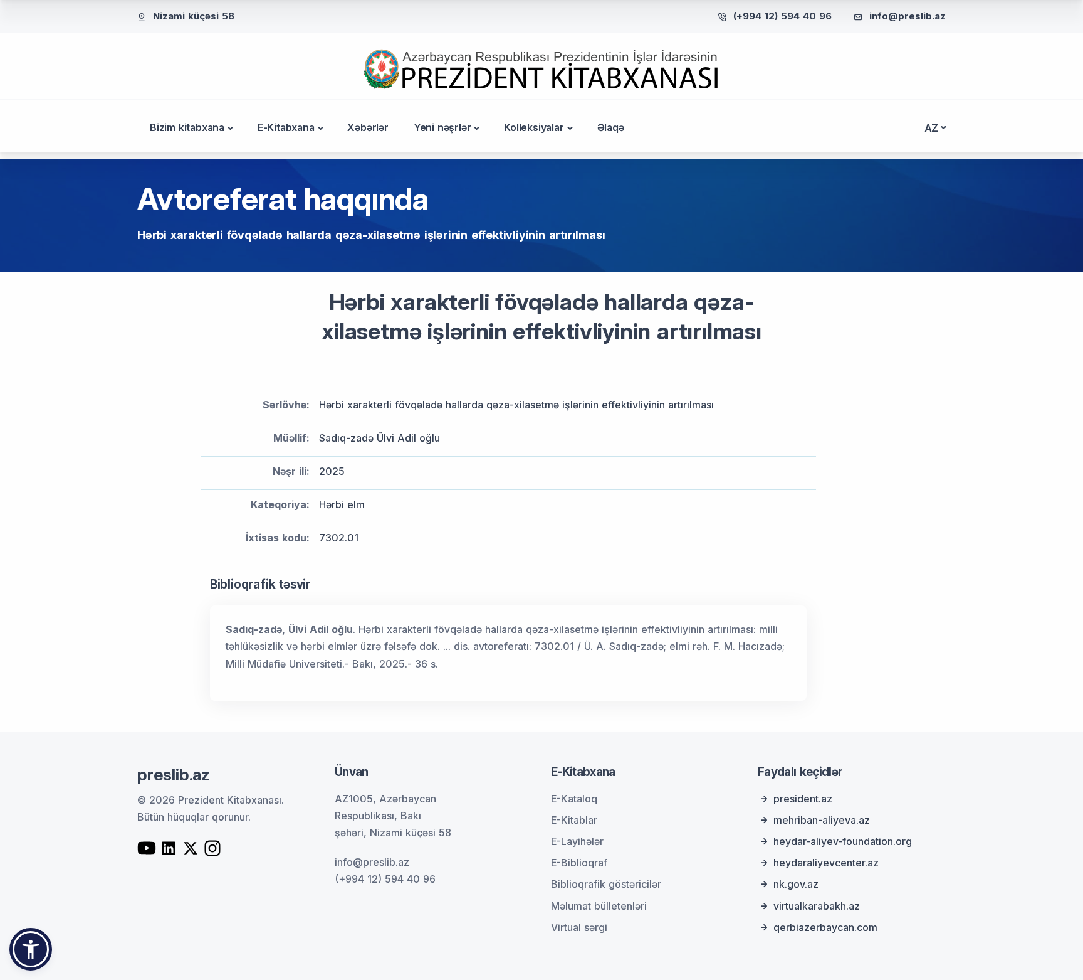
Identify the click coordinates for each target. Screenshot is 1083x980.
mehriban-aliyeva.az (821, 820)
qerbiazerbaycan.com (825, 927)
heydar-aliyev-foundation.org (842, 841)
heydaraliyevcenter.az (826, 862)
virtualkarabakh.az (816, 906)
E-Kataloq (574, 798)
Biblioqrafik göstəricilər (606, 884)
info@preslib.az (907, 16)
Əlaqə (610, 127)
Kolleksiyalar (533, 127)
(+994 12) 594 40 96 (782, 16)
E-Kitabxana (286, 127)
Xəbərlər (367, 127)
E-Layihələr (577, 841)
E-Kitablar (574, 820)
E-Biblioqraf (579, 862)
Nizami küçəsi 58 (193, 16)
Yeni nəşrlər (442, 127)
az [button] (931, 128)
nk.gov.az (796, 884)
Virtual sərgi (579, 927)
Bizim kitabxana (187, 127)
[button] (31, 949)
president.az (802, 798)
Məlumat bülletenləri (599, 906)
